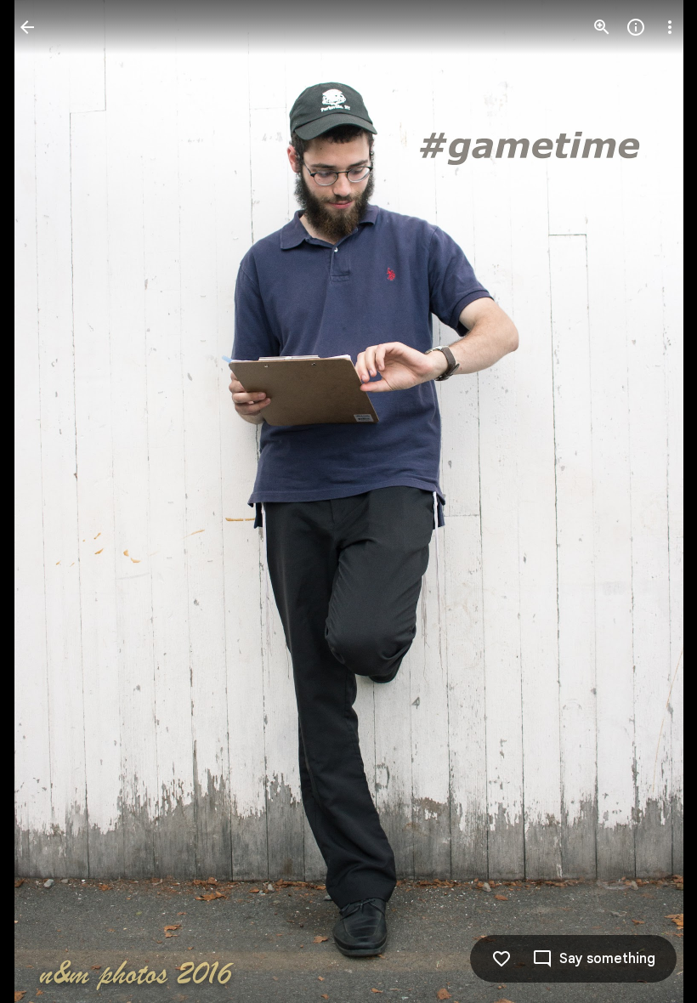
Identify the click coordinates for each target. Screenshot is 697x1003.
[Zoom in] (602, 27)
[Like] (501, 959)
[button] (47, 501)
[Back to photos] (27, 27)
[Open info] (636, 27)
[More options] (670, 27)
